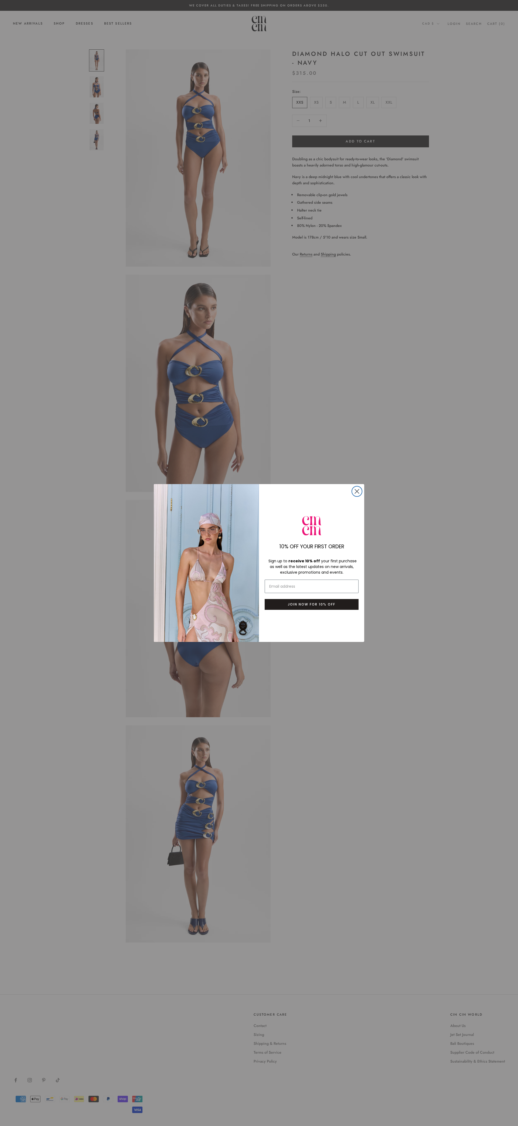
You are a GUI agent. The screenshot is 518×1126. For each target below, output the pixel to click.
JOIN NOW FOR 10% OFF (311, 604)
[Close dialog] (357, 491)
